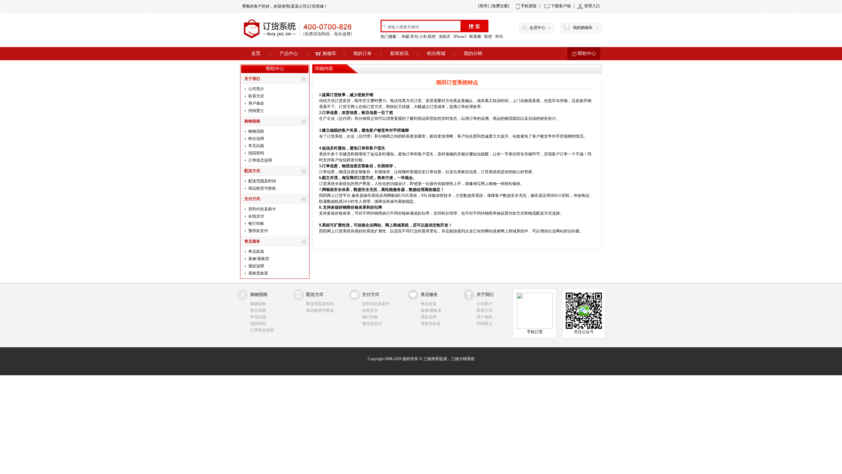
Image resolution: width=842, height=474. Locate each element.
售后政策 (255, 251)
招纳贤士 (255, 110)
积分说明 (255, 138)
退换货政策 (257, 273)
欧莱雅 (475, 36)
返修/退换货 (258, 258)
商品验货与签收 (261, 188)
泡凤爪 (445, 36)
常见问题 (255, 146)
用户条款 (255, 103)
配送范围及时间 (261, 181)
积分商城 (436, 53)
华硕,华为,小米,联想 (419, 36)
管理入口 (592, 6)
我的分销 (473, 53)
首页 (255, 53)
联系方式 (255, 96)
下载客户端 (561, 6)
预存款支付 (257, 230)
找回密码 (255, 153)
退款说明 (255, 266)
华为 (499, 36)
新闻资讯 (399, 53)
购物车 (329, 53)
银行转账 (255, 223)
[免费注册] (500, 6)
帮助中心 (587, 53)
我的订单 (362, 53)
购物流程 (255, 131)
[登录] (483, 6)
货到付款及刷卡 (261, 209)
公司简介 (255, 89)
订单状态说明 (259, 160)
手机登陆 (528, 6)
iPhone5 (460, 36)
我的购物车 (583, 27)
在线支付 (255, 216)
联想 (488, 36)
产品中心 (289, 53)
